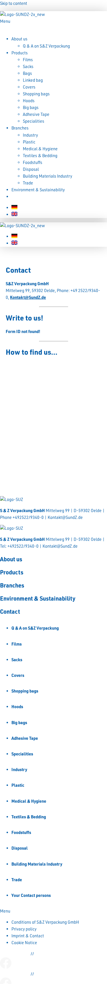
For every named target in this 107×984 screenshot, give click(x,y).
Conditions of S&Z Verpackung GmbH (45, 922)
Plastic (29, 142)
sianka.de (44, 953)
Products (19, 53)
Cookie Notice (24, 942)
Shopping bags (36, 93)
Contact (18, 196)
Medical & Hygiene (40, 148)
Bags (27, 73)
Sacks (28, 66)
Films (28, 59)
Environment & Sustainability (38, 189)
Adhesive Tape (36, 114)
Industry (30, 135)
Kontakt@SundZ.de (28, 297)
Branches (20, 128)
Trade (28, 183)
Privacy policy (24, 929)
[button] (53, 25)
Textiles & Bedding (40, 155)
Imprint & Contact (27, 935)
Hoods (29, 100)
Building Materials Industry (47, 176)
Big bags (31, 107)
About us (19, 39)
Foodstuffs (32, 162)
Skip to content (13, 3)
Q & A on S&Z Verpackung (46, 46)
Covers (29, 87)
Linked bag (33, 80)
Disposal (31, 169)
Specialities (33, 121)
